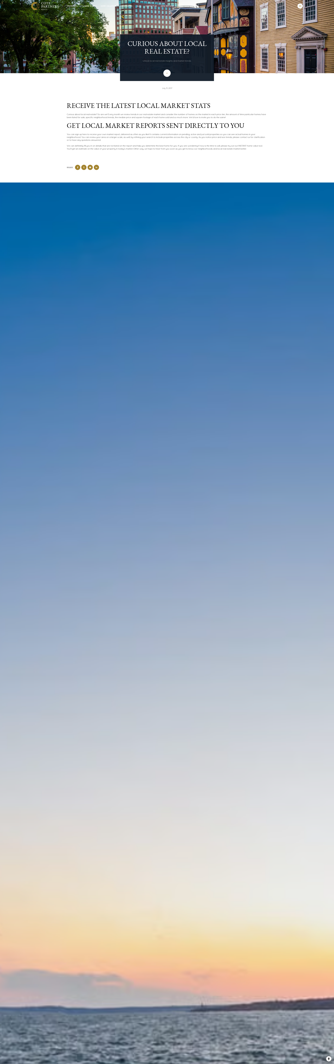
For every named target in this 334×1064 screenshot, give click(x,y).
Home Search (90, 6)
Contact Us (151, 6)
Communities (126, 6)
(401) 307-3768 (167, 6)
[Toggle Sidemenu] (300, 6)
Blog (138, 6)
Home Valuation (108, 6)
